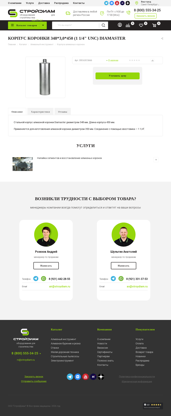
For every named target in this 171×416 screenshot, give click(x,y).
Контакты (102, 364)
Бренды (140, 364)
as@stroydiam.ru (137, 286)
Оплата (139, 343)
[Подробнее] (155, 159)
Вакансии (102, 347)
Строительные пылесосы (65, 356)
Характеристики (40, 112)
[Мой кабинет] (121, 26)
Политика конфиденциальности (137, 376)
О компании (103, 339)
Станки (55, 347)
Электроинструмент (62, 360)
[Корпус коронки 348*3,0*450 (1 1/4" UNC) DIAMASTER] (45, 77)
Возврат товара (144, 352)
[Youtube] (117, 3)
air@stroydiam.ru (59, 286)
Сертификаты (104, 352)
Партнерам (103, 356)
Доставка (141, 347)
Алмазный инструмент (63, 339)
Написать (46, 265)
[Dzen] (128, 3)
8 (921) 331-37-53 (137, 279)
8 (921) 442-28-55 (59, 279)
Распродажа (142, 360)
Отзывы (62, 112)
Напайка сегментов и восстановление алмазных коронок (69, 158)
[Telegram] (106, 3)
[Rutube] (122, 3)
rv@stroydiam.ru (26, 359)
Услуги (139, 339)
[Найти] (103, 25)
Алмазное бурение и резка (65, 343)
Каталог (57, 329)
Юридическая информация (137, 381)
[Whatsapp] (43, 280)
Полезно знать (105, 360)
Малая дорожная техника (65, 352)
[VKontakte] (112, 3)
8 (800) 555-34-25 (147, 10)
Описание (17, 112)
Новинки (140, 356)
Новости (102, 343)
